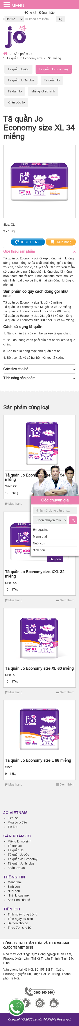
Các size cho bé (15, 369)
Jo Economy (24, 258)
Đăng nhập (47, 12)
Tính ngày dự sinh (20, 919)
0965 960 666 (30, 242)
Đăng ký (30, 12)
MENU (17, 5)
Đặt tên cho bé (18, 923)
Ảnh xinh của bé (19, 900)
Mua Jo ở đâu (17, 822)
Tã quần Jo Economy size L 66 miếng (38, 760)
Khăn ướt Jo (16, 102)
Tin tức (12, 827)
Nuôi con (39, 543)
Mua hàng (63, 242)
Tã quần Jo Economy (22, 859)
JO (39, 1019)
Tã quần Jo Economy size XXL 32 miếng (35, 573)
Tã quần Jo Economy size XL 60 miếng (39, 668)
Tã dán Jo (15, 91)
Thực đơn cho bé (20, 927)
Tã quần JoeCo (18, 69)
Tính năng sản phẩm (19, 378)
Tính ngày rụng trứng (22, 914)
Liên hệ (13, 818)
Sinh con (39, 550)
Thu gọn (55, 559)
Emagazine (40, 529)
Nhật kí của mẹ (18, 895)
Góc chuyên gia (55, 500)
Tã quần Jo (52, 80)
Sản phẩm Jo (23, 54)
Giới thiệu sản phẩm (19, 251)
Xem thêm (66, 600)
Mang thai (40, 536)
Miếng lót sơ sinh (43, 91)
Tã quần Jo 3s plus (21, 80)
